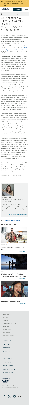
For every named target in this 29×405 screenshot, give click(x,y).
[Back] (2, 14)
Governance (6, 326)
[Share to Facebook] (7, 30)
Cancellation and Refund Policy (12, 355)
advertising (6, 347)
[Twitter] (9, 396)
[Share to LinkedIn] (15, 30)
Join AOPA (5, 317)
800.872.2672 (4, 390)
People (13, 220)
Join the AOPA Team (7, 329)
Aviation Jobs (7, 362)
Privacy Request (8, 372)
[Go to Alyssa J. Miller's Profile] (8, 195)
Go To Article (22, 251)
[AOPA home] (5, 9)
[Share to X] (11, 30)
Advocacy (7, 220)
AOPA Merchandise (8, 365)
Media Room (6, 344)
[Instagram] (14, 396)
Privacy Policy (7, 358)
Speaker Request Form (8, 335)
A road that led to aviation (10, 302)
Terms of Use (7, 351)
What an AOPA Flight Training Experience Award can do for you (13, 275)
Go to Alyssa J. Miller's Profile (17, 214)
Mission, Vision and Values (9, 323)
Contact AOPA (7, 340)
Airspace (17, 220)
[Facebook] (4, 396)
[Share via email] (18, 30)
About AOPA (6, 314)
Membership (6, 320)
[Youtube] (19, 396)
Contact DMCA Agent (9, 369)
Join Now (17, 9)
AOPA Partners (6, 332)
